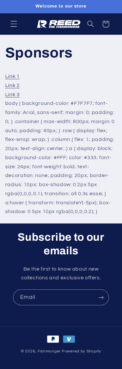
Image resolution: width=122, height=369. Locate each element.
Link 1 (12, 76)
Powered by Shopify (81, 351)
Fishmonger (49, 351)
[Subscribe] (101, 297)
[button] (13, 24)
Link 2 (12, 85)
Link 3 (12, 94)
